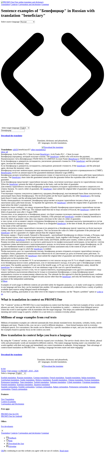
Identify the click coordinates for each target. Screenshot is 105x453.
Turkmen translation (58, 382)
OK (2, 451)
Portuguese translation (10, 382)
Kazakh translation (59, 380)
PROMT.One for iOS (10, 414)
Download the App (16, 443)
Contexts (14, 4)
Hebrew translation (43, 380)
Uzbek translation (74, 382)
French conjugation (19, 389)
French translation (57, 378)
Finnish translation (8, 384)
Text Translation (7, 399)
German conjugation (44, 387)
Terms (3, 371)
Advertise (12, 446)
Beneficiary (45, 154)
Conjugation (29, 4)
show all (4, 152)
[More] (4, 281)
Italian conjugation (60, 387)
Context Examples (8, 402)
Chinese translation (75, 380)
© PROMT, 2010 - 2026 (28, 371)
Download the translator (11, 136)
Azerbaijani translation (10, 380)
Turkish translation (41, 382)
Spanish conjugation (9, 387)
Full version (12, 371)
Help (10, 441)
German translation (41, 378)
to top (3, 368)
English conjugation (26, 387)
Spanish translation (72, 378)
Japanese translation (42, 384)
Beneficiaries (6, 173)
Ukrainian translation (90, 382)
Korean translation (91, 380)
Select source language (10, 22)
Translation (5, 4)
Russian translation (24, 378)
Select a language (8, 373)
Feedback (12, 438)
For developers (7, 426)
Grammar (45, 4)
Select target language (10, 128)
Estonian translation (25, 384)
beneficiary (54, 156)
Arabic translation (27, 380)
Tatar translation (26, 382)
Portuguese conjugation (78, 387)
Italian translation (88, 378)
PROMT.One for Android (11, 416)
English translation (8, 378)
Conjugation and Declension (12, 404)
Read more (64, 451)
